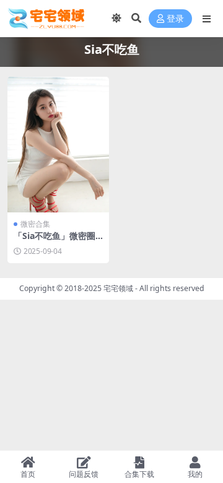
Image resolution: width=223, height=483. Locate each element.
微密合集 (35, 224)
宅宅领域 (118, 288)
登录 (175, 19)
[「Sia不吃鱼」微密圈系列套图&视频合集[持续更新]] (58, 144)
